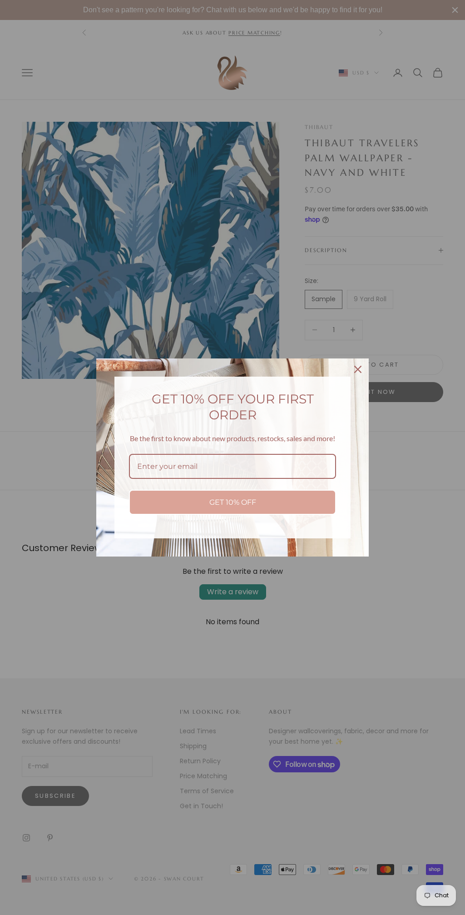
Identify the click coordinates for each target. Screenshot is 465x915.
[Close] (358, 369)
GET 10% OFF (232, 502)
